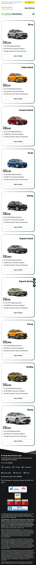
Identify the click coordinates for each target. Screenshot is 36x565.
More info (14, 3)
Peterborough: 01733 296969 (12, 476)
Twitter (17, 467)
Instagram (28, 467)
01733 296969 (7, 463)
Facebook (8, 467)
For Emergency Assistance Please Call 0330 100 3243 (17, 481)
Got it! (29, 2)
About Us (18, 473)
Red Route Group (22, 514)
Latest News (7, 473)
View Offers (18, 56)
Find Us (27, 473)
